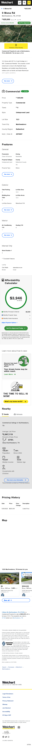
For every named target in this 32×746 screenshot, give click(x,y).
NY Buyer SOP (6, 715)
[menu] (29, 3)
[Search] (24, 3)
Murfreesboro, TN (18, 618)
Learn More (10, 374)
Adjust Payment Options (9, 322)
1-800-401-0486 (16, 685)
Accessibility (6, 711)
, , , (13, 612)
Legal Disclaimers (7, 694)
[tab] (5, 415)
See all (7, 600)
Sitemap (4, 704)
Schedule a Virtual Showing (16, 47)
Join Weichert (6, 708)
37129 (4, 618)
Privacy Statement (7, 701)
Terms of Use (6, 697)
